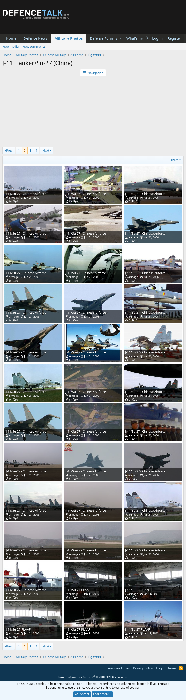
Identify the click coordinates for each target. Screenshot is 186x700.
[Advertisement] (93, 113)
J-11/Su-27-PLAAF (78, 590)
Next (45, 150)
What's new (136, 38)
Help (159, 668)
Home (11, 38)
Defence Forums (103, 38)
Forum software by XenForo (93, 677)
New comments (34, 46)
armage (14, 197)
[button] (120, 38)
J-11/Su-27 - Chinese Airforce (26, 193)
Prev (9, 150)
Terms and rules (118, 668)
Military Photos (68, 38)
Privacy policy (143, 668)
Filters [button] (174, 160)
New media (10, 46)
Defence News (35, 38)
